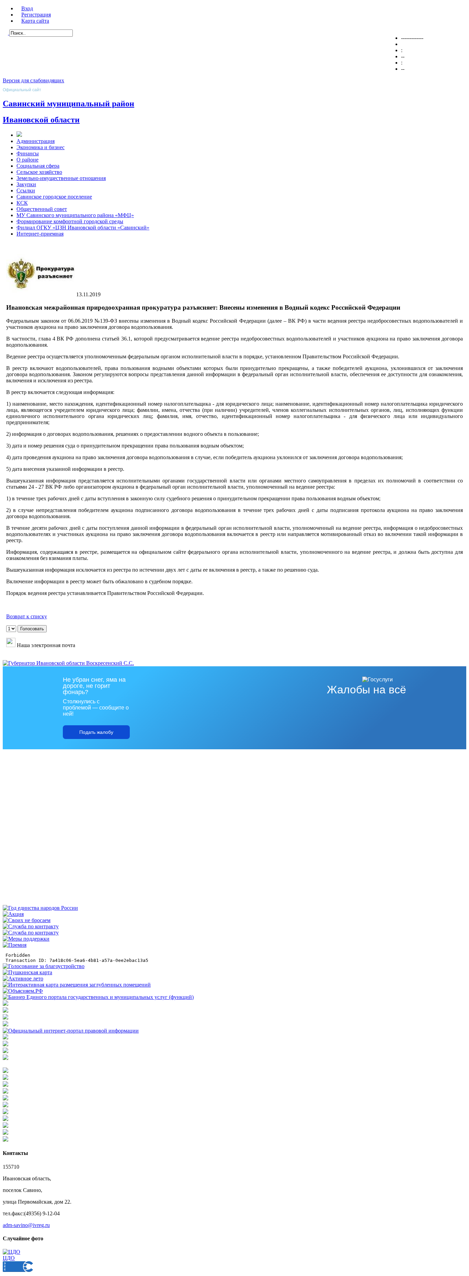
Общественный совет (41, 209)
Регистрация (36, 14)
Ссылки (25, 190)
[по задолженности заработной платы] (5, 1051)
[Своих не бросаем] (26, 920)
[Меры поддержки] (26, 939)
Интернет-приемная (40, 234)
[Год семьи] (40, 908)
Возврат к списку (26, 616)
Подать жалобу (96, 732)
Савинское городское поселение (54, 197)
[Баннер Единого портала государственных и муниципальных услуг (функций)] (98, 997)
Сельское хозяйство (39, 172)
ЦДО (9, 1258)
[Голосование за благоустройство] (43, 966)
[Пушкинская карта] (27, 972)
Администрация (35, 141)
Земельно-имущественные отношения (61, 178)
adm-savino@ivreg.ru (26, 1225)
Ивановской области (41, 119)
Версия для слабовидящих (33, 80)
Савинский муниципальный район (68, 103)
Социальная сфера (37, 166)
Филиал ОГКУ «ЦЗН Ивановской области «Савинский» (82, 227)
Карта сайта (35, 21)
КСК (22, 203)
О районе (27, 160)
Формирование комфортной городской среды (69, 221)
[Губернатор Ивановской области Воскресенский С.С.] (68, 663)
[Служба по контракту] (31, 926)
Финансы (27, 153)
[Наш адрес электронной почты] (10, 645)
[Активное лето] (23, 978)
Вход (27, 8)
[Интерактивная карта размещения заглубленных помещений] (77, 985)
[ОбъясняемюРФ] (23, 991)
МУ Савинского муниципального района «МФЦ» (75, 215)
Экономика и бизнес (40, 147)
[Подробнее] (5, 1024)
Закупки (26, 184)
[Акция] (13, 914)
